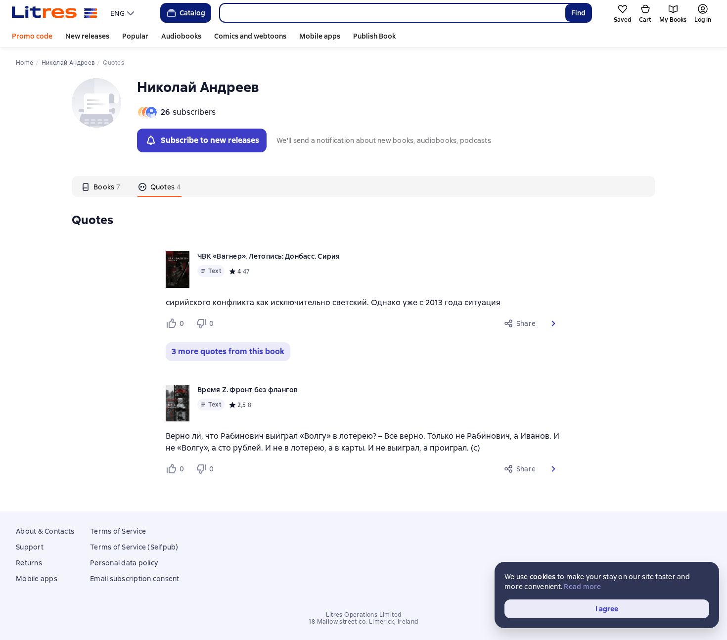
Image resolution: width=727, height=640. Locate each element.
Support (30, 547)
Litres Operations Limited (364, 614)
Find (578, 12)
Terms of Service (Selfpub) (134, 547)
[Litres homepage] (54, 13)
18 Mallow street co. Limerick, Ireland (363, 621)
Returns (29, 562)
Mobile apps (319, 36)
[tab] (101, 186)
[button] (553, 323)
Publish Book (374, 36)
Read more (582, 586)
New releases (87, 36)
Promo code (32, 36)
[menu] (123, 13)
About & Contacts (45, 531)
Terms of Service (118, 531)
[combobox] (392, 13)
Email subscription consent (135, 578)
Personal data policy (124, 562)
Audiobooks (181, 36)
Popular (135, 36)
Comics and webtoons (250, 36)
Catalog (192, 12)
